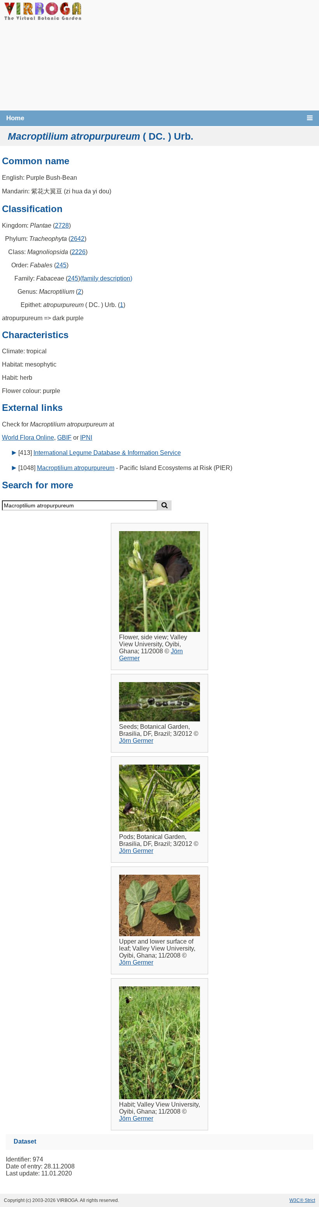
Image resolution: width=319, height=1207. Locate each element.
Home (15, 118)
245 (61, 265)
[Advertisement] (200, 54)
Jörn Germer (136, 740)
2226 (79, 252)
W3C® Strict (302, 1200)
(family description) (106, 278)
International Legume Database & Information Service (107, 452)
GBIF (64, 437)
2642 (77, 238)
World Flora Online (28, 437)
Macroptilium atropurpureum (75, 468)
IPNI (86, 437)
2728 (62, 225)
